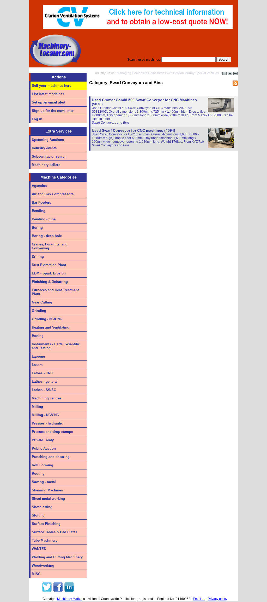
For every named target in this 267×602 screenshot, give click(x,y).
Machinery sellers (46, 165)
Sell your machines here (51, 86)
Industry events (44, 148)
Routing (38, 473)
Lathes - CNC (42, 373)
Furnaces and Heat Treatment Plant (55, 292)
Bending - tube (44, 219)
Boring (37, 228)
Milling (37, 407)
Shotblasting (42, 507)
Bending (38, 211)
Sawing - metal (44, 482)
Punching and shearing (51, 457)
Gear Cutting (42, 302)
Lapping (38, 356)
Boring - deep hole (47, 236)
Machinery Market (69, 599)
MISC (36, 574)
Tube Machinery (44, 540)
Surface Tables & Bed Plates (54, 532)
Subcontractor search (49, 156)
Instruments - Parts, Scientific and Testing (56, 346)
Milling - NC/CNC (45, 415)
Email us (199, 599)
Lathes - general (45, 381)
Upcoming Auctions (48, 140)
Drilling (38, 257)
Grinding (39, 311)
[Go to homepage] (55, 66)
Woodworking (43, 565)
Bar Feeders (41, 202)
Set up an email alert (48, 102)
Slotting (38, 515)
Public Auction (44, 448)
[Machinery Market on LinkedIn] (69, 591)
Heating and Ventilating (50, 327)
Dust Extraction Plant (49, 265)
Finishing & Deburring (50, 282)
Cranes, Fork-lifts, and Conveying (50, 246)
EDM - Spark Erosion (49, 273)
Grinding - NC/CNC (47, 319)
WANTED (39, 549)
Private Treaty (43, 440)
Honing (38, 336)
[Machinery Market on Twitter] (46, 591)
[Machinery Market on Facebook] (58, 591)
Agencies (39, 186)
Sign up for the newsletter (53, 111)
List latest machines (48, 94)
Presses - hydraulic (47, 423)
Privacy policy (217, 599)
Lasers (37, 365)
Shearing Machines (47, 490)
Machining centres (47, 398)
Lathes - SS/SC (44, 390)
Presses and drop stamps (52, 432)
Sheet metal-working (48, 499)
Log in (37, 119)
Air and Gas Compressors (53, 194)
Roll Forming (42, 465)
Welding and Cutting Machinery (57, 557)
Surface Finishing (46, 524)
